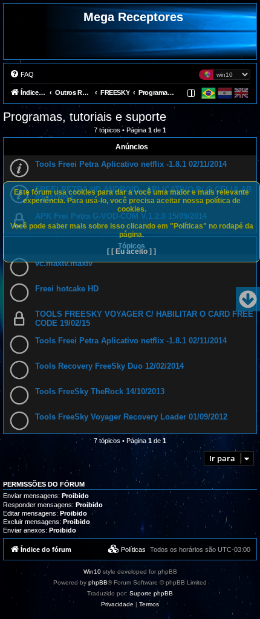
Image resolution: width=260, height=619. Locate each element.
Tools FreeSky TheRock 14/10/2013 (99, 391)
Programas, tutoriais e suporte (84, 116)
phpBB (98, 582)
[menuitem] (22, 74)
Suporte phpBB (151, 593)
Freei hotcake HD (67, 288)
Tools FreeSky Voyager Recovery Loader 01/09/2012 (131, 416)
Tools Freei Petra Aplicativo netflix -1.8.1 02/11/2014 (131, 164)
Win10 (92, 571)
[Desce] (248, 299)
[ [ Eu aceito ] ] (131, 251)
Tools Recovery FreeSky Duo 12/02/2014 (109, 366)
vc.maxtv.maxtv (64, 263)
